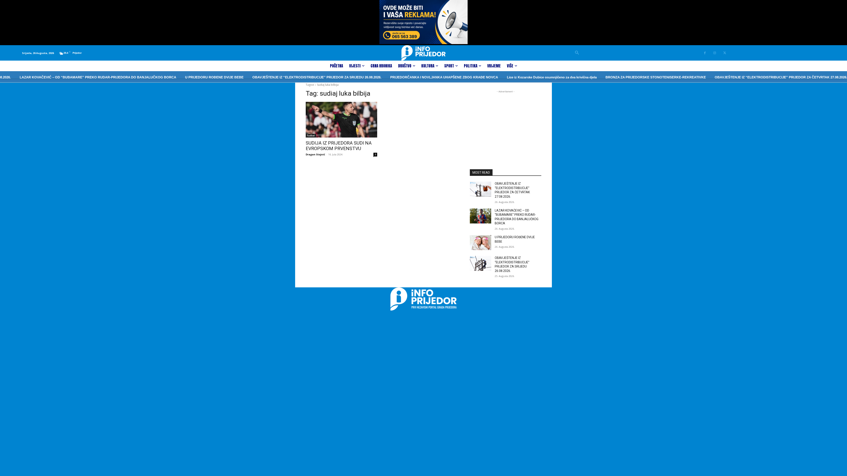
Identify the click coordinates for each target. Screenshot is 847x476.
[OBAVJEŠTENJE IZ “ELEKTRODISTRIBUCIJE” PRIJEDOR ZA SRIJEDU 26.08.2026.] (480, 263)
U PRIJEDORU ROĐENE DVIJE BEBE (198, 77)
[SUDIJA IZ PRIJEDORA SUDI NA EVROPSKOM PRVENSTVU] (341, 120)
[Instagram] (715, 53)
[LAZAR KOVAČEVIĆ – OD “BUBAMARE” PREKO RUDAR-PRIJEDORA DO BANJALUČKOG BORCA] (480, 215)
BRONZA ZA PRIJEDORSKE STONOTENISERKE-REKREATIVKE (640, 77)
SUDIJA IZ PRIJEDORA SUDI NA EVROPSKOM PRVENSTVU (339, 145)
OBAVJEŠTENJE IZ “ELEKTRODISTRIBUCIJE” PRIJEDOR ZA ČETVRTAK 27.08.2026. (765, 77)
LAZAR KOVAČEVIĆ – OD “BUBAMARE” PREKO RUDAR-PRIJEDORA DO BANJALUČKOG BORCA (82, 77)
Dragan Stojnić (315, 154)
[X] (725, 53)
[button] (577, 53)
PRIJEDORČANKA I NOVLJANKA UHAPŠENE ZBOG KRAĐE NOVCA (428, 77)
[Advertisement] (505, 121)
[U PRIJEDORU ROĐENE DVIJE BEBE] (480, 242)
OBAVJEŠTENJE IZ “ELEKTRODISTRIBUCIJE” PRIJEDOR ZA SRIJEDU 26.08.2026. (300, 77)
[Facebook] (705, 53)
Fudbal (311, 135)
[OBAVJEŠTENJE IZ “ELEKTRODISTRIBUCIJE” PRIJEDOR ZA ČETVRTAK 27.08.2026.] (480, 189)
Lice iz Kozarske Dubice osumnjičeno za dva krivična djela (536, 77)
